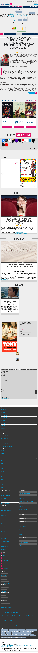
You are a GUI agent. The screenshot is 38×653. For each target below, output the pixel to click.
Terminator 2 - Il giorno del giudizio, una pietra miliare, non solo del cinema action (13, 617)
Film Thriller (2, 451)
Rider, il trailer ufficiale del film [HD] (6, 607)
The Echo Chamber (22, 527)
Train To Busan (21, 496)
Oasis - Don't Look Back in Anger (24, 532)
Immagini (3, 392)
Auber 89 (20, 534)
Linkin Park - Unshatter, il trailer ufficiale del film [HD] (8, 618)
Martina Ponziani (4, 372)
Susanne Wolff (27, 11)
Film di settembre (3, 430)
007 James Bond (3, 634)
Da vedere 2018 (19, 11)
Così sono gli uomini (4, 538)
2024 (8, 409)
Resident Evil (21, 545)
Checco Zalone (22, 631)
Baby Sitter (31, 631)
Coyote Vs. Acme (21, 498)
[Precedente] (2, 173)
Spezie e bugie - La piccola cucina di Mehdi (25, 523)
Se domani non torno (4, 531)
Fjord (1, 523)
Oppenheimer (27, 631)
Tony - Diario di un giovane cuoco (6, 493)
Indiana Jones (17, 634)
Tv (28, 640)
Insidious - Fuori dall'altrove (7, 558)
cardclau (2, 378)
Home (2, 640)
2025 (6, 409)
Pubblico (14, 34)
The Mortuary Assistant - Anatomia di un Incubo (26, 512)
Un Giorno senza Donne (4, 546)
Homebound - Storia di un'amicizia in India (18, 122)
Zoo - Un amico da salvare (5, 594)
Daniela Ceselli (3, 386)
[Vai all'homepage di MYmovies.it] (6, 5)
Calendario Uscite (16, 640)
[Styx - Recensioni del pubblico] (19, 215)
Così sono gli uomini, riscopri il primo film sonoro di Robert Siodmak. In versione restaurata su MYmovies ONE (17, 609)
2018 (25, 14)
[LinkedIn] (12, 20)
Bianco (2, 534)
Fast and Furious (14, 635)
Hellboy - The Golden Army (5, 580)
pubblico (12, 16)
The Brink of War (3, 544)
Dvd (26, 640)
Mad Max (12, 637)
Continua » (16, 312)
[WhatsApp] (14, 20)
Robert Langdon (26, 634)
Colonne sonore (12, 641)
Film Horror (2, 453)
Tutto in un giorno (30, 122)
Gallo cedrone (3, 596)
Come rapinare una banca (23, 509)
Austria (22, 14)
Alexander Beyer (7, 13)
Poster (27, 34)
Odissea (4, 555)
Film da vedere (3, 425)
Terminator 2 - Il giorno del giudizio (24, 493)
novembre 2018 (11, 15)
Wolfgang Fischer (7, 11)
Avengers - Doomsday (4, 515)
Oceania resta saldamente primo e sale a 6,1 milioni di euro (9, 623)
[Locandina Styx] (4, 65)
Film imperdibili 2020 (4, 418)
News (8, 34)
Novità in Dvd (3, 431)
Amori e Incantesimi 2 (22, 524)
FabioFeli (3, 375)
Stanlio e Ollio (3, 586)
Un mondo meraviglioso (22, 526)
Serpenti (20, 531)
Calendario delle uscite (4, 506)
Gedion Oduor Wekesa (23, 13)
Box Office (31, 640)
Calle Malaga (3, 518)
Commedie (2, 450)
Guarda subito (7, 126)
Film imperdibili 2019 (4, 420)
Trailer (23, 34)
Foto (30, 34)
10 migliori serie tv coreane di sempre (6, 446)
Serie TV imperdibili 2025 (4, 435)
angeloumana (3, 376)
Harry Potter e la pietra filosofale (5, 503)
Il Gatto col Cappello (4, 526)
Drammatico (12, 14)
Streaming (36, 34)
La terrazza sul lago (4, 591)
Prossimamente (3, 641)
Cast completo (31, 13)
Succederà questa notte (4, 529)
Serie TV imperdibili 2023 (4, 438)
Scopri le (19, 233)
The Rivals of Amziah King (5, 541)
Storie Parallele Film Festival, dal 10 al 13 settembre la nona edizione (11, 610)
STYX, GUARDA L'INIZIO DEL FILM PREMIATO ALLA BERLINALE (10, 301)
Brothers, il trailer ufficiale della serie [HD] (7, 620)
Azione (2, 456)
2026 (4, 409)
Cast (5, 34)
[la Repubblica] (32, 2)
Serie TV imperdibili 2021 (4, 441)
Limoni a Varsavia (3, 498)
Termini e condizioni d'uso (20, 645)
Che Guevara (17, 637)
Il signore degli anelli (33, 635)
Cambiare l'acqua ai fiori (4, 528)
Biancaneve (17, 631)
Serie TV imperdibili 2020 (4, 443)
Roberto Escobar (4, 383)
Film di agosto (3, 428)
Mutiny (20, 529)
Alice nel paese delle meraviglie (5, 637)
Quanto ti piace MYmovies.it (5, 405)
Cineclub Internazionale (24, 15)
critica (9, 16)
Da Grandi (2, 572)
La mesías (4, 121)
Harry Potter (31, 634)
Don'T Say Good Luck (4, 547)
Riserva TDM (27, 645)
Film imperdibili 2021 (4, 417)
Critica (11, 34)
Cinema (5, 640)
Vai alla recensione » (19, 232)
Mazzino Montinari (4, 382)
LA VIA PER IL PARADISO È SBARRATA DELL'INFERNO (19, 219)
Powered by (32, 148)
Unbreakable (21, 634)
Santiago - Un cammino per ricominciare (7, 513)
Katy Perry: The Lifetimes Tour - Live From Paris (26, 501)
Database (8, 640)
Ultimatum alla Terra (4, 575)
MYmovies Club (18, 641)
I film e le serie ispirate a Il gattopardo (9, 631)
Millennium (2, 635)
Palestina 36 (3, 520)
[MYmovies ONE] (31, 100)
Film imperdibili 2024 (4, 412)
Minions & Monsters (6, 565)
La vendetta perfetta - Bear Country (6, 495)
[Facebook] (8, 20)
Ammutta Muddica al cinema (5, 578)
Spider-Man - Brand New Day (7, 557)
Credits (2, 645)
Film (11, 640)
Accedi (36, 4)
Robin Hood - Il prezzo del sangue (8, 563)
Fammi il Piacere (21, 507)
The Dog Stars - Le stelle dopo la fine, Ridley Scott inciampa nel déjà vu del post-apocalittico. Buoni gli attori (17, 615)
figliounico (3, 377)
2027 (1, 409)
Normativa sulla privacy (11, 645)
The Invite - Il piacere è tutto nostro (6, 510)
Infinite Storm (3, 588)
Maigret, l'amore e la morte (5, 539)
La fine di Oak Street (6, 560)
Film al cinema (3, 426)
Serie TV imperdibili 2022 (4, 440)
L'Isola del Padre (3, 549)
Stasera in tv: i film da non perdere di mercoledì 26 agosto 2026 (10, 625)
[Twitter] (10, 20)
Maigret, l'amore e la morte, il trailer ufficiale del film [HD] (9, 612)
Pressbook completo (4, 393)
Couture (2, 501)
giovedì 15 (6, 15)
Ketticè (20, 511)
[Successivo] (36, 173)
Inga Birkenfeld (14, 13)
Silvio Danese (3, 385)
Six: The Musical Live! (4, 543)
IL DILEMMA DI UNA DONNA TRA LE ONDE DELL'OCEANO (19, 265)
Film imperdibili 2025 (4, 410)
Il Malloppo (21, 504)
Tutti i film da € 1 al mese (9, 100)
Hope (2, 521)
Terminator (21, 637)
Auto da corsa (9, 634)
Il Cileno (2, 496)
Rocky (25, 637)
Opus (2, 631)
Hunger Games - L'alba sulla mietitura (6, 512)
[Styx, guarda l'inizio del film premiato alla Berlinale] (10, 297)
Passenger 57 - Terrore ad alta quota (6, 583)
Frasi (33, 34)
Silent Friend (21, 506)
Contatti (5, 645)
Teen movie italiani (8, 635)
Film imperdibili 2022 (4, 415)
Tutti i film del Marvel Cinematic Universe (23, 635)
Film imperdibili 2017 (4, 423)
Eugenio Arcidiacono (4, 381)
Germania (18, 14)
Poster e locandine (4, 391)
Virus (13, 634)
